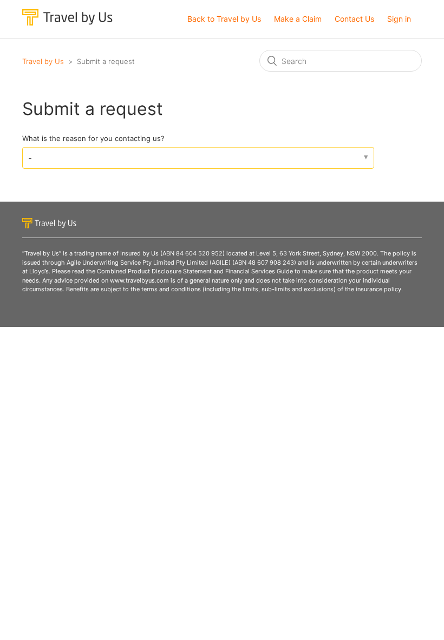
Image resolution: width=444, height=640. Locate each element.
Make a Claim (298, 18)
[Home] (67, 22)
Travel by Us (43, 61)
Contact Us (354, 18)
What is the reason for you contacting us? (93, 138)
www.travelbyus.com (139, 280)
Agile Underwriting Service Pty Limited (120, 262)
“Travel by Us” (41, 253)
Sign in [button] (399, 18)
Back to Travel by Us (224, 18)
